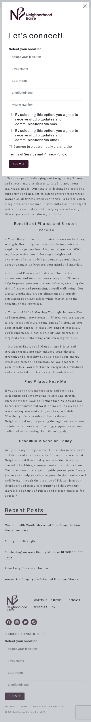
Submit (19, 164)
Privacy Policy (55, 154)
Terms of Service (22, 154)
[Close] (84, 6)
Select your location (25, 49)
